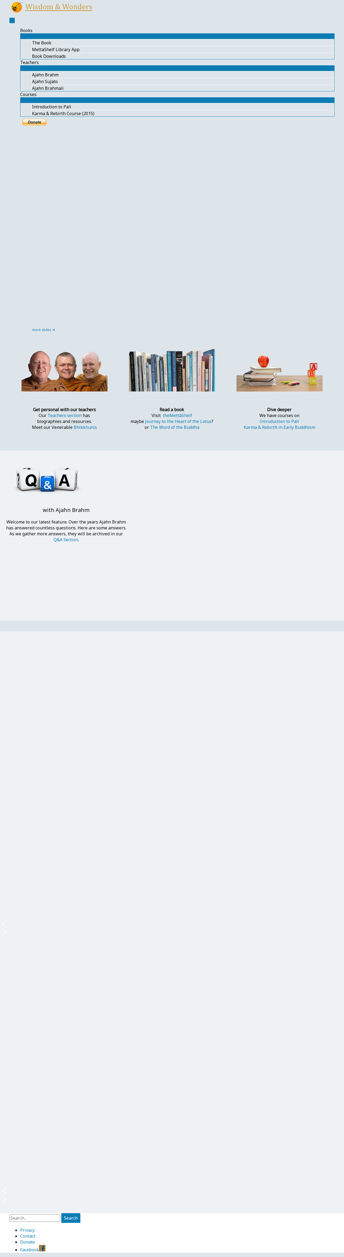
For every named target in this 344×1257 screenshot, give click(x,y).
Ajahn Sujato (45, 81)
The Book (41, 43)
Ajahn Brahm (45, 75)
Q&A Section (65, 540)
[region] (172, 233)
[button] (172, 923)
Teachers (29, 62)
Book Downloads (49, 56)
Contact (27, 1236)
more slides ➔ (43, 329)
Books (26, 30)
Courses (28, 94)
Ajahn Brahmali (48, 88)
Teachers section (65, 415)
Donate (27, 1242)
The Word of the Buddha (174, 427)
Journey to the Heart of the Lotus (178, 421)
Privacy (27, 1230)
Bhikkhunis (85, 427)
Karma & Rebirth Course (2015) (63, 113)
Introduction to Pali (51, 107)
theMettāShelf (177, 415)
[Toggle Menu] (177, 36)
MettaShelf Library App (56, 49)
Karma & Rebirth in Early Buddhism (279, 427)
